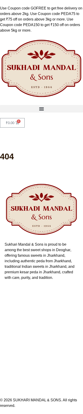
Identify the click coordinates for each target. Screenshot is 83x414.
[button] (41, 109)
